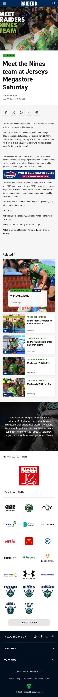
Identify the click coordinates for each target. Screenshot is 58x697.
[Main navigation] (4, 3)
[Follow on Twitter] (47, 637)
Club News (9, 56)
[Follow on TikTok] (35, 637)
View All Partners (29, 622)
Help (18, 678)
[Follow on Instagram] (53, 637)
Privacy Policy (36, 671)
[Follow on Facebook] (41, 637)
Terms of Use (22, 671)
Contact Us (28, 678)
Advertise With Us (42, 678)
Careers (11, 678)
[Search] (53, 3)
